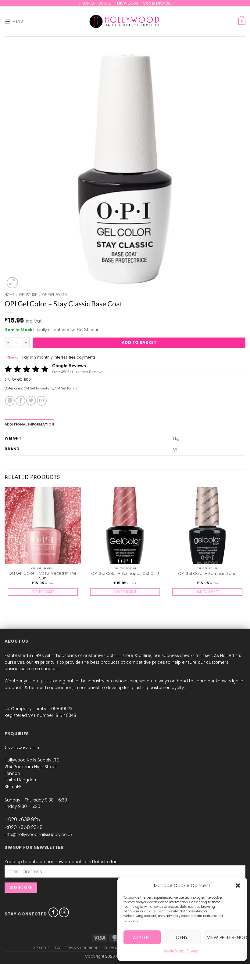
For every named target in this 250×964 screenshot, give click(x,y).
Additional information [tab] (29, 424)
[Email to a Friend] (42, 401)
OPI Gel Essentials (38, 388)
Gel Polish (28, 294)
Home (9, 294)
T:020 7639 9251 (23, 819)
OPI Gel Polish (54, 294)
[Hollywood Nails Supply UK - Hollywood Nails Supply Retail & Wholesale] (125, 21)
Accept (142, 937)
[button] (238, 885)
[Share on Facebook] (20, 401)
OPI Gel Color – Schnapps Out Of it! (125, 573)
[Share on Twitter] (31, 401)
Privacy (192, 950)
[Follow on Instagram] (64, 912)
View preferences (224, 937)
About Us (41, 948)
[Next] (245, 546)
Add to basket (139, 342)
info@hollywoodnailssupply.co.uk (38, 835)
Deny (182, 937)
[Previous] (4, 546)
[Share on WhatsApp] (10, 401)
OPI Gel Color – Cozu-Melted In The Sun (43, 576)
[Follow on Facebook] (53, 912)
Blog (57, 948)
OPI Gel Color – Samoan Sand (207, 573)
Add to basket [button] (42, 592)
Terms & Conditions (83, 948)
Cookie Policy (174, 950)
